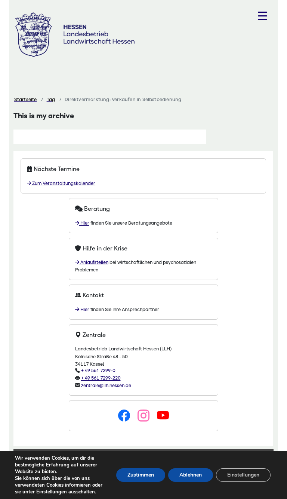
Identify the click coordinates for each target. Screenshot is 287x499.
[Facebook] (124, 416)
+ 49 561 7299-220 (101, 378)
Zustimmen (140, 474)
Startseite (25, 99)
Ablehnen (190, 474)
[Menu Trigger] (262, 16)
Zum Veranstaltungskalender (63, 183)
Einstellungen (51, 492)
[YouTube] (163, 416)
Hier (84, 223)
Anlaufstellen (93, 262)
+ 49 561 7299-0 (98, 370)
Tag (51, 99)
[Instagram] (143, 416)
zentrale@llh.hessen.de (106, 385)
